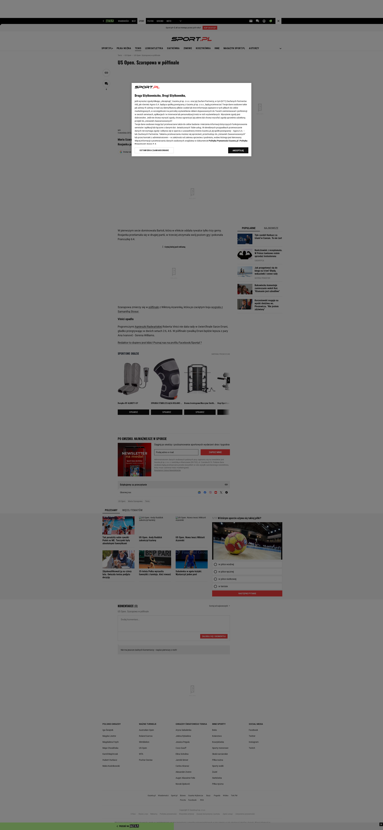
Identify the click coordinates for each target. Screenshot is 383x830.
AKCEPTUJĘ (238, 150)
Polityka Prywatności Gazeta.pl (223, 141)
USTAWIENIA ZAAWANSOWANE (154, 150)
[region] (191, 119)
